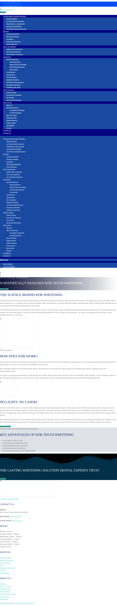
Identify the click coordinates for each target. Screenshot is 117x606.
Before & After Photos (8, 594)
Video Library (11, 123)
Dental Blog (10, 125)
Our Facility (10, 97)
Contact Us (7, 133)
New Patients (12, 3)
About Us (9, 105)
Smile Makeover (11, 44)
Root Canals (14, 69)
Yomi (2, 565)
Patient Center (11, 92)
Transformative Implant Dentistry (14, 16)
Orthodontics (10, 72)
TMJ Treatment (11, 77)
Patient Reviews (11, 120)
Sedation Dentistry (12, 80)
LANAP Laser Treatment (14, 49)
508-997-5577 (17, 521)
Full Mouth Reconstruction (15, 82)
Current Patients (12, 5)
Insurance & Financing (13, 95)
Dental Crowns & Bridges (18, 64)
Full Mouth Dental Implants (15, 21)
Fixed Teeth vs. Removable (15, 24)
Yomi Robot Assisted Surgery (16, 29)
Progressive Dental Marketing (24, 603)
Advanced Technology (13, 100)
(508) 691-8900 (15, 516)
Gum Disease (5, 573)
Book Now (3, 12)
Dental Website (5, 603)
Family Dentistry (15, 62)
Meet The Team (11, 115)
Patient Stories (11, 118)
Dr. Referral (7, 130)
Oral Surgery (10, 74)
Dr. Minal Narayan (15, 113)
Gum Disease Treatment (14, 54)
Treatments (7, 57)
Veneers (3, 570)
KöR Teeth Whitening (13, 41)
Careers (9, 128)
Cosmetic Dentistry (12, 34)
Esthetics (6, 31)
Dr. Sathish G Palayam (17, 110)
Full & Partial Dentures (17, 67)
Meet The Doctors (12, 108)
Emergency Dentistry (13, 85)
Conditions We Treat (13, 87)
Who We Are (7, 102)
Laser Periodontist (9, 47)
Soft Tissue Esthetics (13, 52)
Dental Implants (11, 19)
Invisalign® (9, 39)
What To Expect (8, 90)
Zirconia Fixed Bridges (14, 26)
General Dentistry (12, 59)
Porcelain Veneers (12, 36)
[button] (4, 289)
